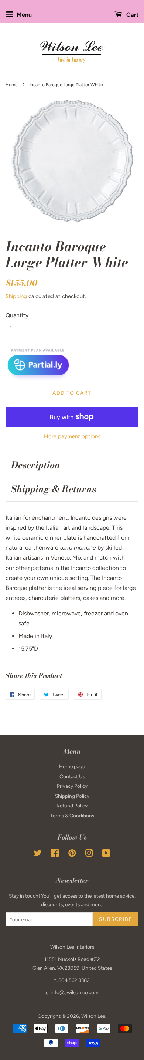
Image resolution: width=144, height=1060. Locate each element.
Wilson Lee (93, 1016)
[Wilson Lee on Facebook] (55, 854)
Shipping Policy (72, 796)
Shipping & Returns (53, 489)
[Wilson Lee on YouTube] (106, 854)
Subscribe (115, 919)
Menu (23, 14)
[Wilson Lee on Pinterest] (72, 854)
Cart (131, 14)
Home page (72, 766)
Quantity (17, 315)
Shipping (16, 296)
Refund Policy (72, 805)
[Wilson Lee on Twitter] (38, 854)
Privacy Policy (72, 786)
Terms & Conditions (72, 815)
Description (35, 465)
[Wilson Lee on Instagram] (89, 854)
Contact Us (72, 776)
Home (12, 84)
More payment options (72, 436)
